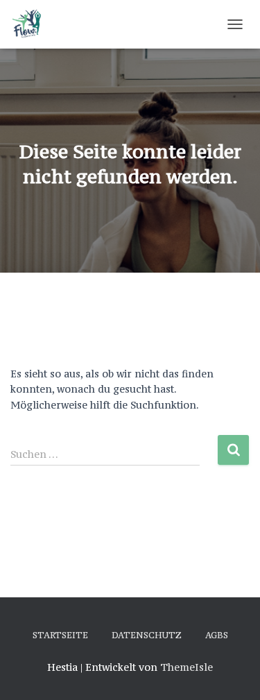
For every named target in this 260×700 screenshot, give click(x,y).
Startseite (60, 635)
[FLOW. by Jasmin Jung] (32, 24)
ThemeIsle (186, 667)
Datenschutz (147, 635)
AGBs (216, 635)
